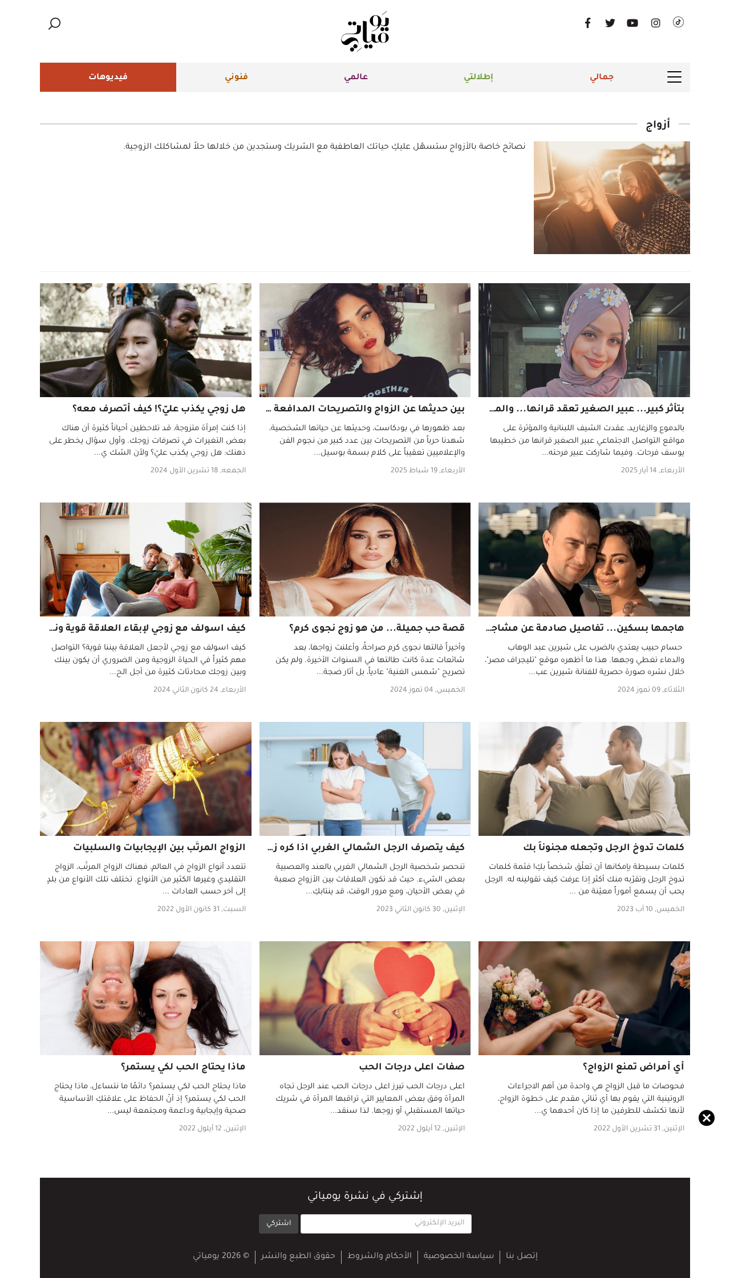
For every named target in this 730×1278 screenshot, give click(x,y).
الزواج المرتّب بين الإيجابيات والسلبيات (159, 848)
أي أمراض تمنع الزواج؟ (633, 1068)
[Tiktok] (678, 22)
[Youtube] (633, 22)
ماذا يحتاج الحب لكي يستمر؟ (183, 1068)
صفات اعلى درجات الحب (412, 1068)
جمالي (602, 78)
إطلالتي (478, 78)
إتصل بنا (522, 1256)
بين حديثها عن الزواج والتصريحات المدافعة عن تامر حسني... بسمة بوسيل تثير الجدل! (275, 410)
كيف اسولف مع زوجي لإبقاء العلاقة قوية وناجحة (139, 629)
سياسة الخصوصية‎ (459, 1256)
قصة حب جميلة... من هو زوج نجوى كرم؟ (377, 629)
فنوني (236, 78)
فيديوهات (108, 78)
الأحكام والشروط (379, 1256)
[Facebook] (587, 22)
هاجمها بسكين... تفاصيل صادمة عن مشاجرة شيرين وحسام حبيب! (535, 629)
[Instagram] (655, 22)
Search (54, 24)
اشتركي (278, 1224)
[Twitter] (610, 22)
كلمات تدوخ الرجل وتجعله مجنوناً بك (603, 848)
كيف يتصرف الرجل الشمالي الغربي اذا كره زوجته (359, 848)
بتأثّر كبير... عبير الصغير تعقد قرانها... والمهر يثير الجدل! (559, 410)
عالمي (356, 78)
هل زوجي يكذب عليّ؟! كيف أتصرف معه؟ (159, 410)
